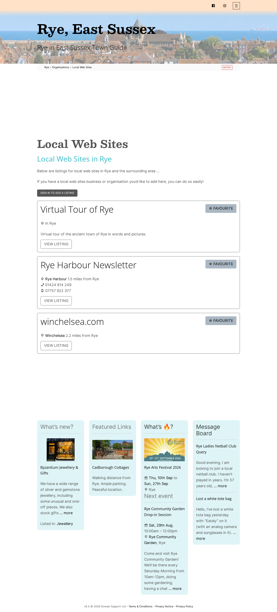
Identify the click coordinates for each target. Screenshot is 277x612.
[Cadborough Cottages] (112, 449)
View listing (56, 244)
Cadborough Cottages (110, 467)
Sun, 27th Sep (156, 484)
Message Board (208, 430)
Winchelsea (55, 335)
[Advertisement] (138, 104)
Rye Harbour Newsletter (88, 265)
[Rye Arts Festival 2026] (164, 449)
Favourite (221, 208)
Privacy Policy (184, 606)
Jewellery (65, 523)
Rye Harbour (56, 279)
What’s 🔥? (158, 426)
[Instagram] (224, 5)
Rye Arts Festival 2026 (162, 467)
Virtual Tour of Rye (77, 209)
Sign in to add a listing (57, 192)
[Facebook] (213, 5)
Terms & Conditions (140, 606)
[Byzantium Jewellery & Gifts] (60, 449)
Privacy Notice (164, 606)
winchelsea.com (72, 321)
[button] (236, 5)
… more (66, 513)
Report (227, 67)
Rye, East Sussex (96, 28)
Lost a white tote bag (214, 498)
